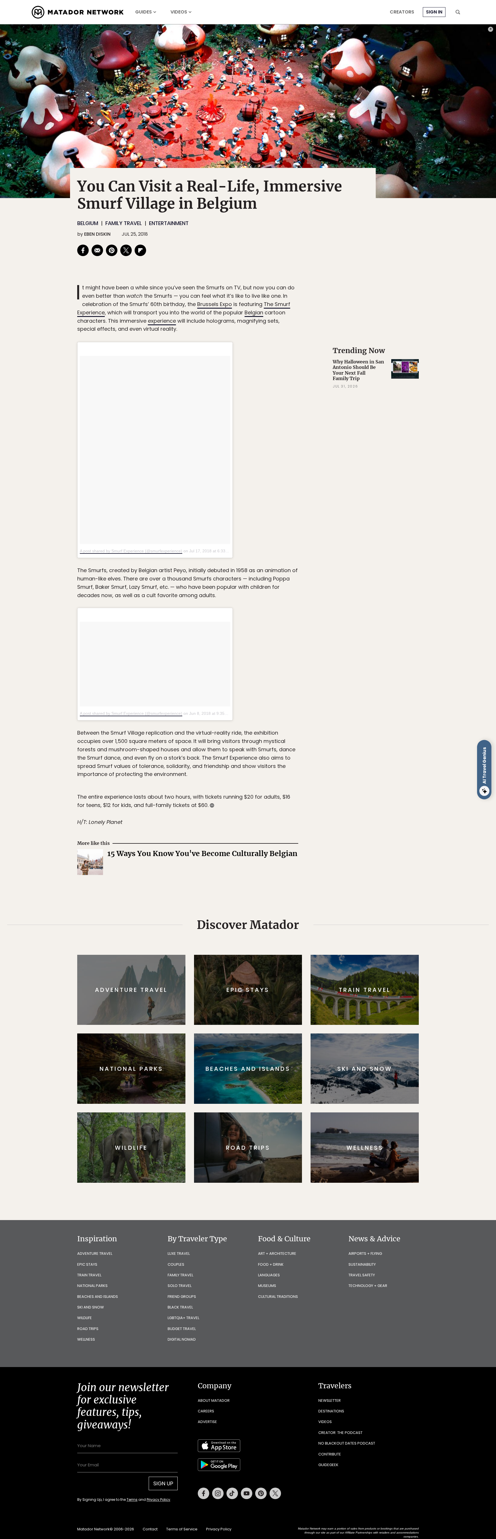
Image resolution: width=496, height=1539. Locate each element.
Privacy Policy (282, 808)
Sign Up (305, 793)
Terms (256, 808)
